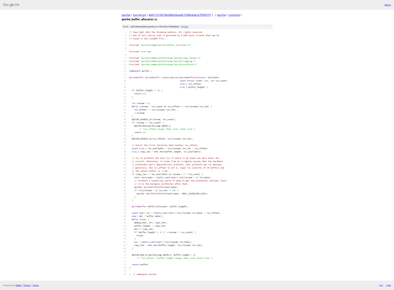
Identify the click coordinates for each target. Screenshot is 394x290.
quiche (126, 15)
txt (381, 285)
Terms (35, 285)
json (388, 285)
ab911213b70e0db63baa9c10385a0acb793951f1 (180, 15)
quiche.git (139, 15)
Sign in (387, 4)
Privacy (26, 285)
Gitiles (19, 285)
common (234, 15)
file (184, 26)
